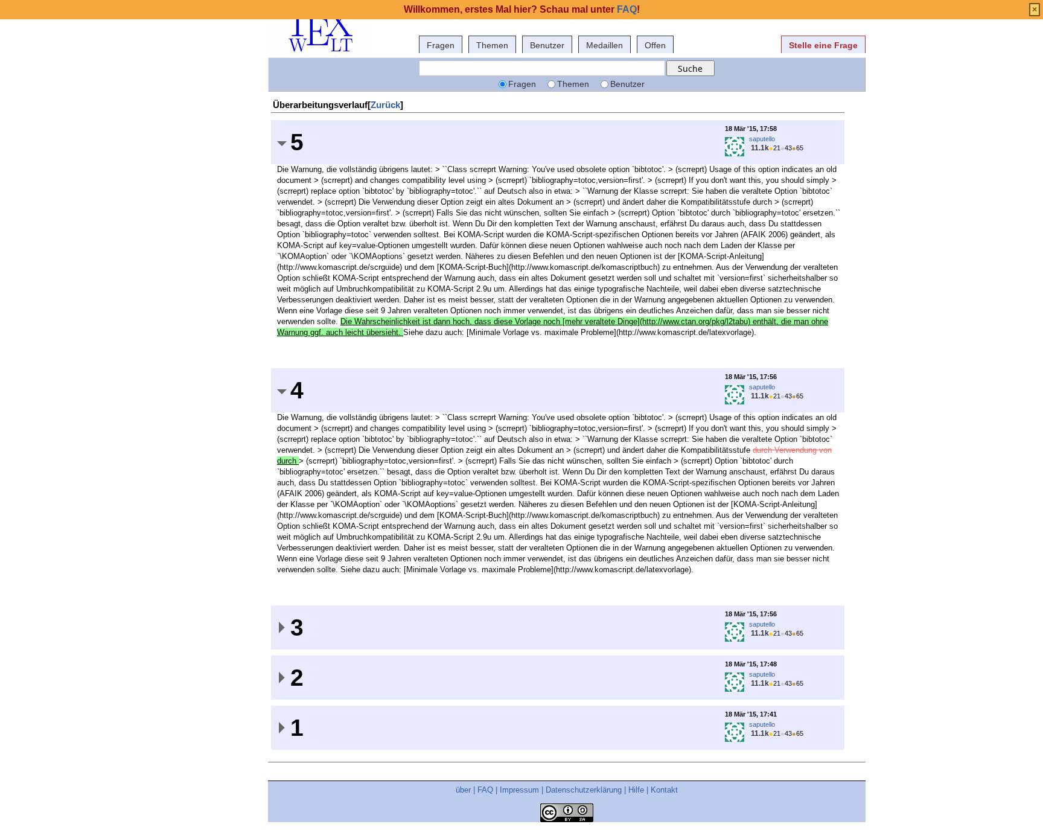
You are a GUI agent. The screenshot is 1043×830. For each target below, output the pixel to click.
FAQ (485, 789)
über (463, 789)
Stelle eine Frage (823, 45)
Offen (655, 45)
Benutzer (547, 45)
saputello (762, 138)
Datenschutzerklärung (584, 789)
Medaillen (604, 45)
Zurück (385, 105)
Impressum (519, 789)
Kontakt (664, 789)
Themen (492, 45)
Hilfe (636, 789)
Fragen (441, 45)
